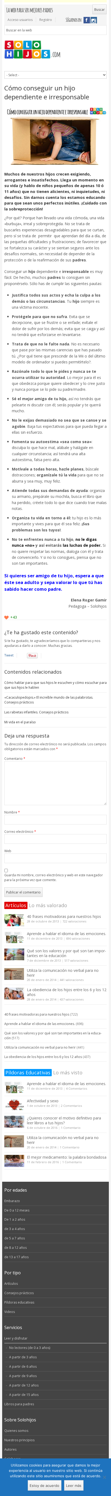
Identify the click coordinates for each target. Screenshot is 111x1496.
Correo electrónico (20, 831)
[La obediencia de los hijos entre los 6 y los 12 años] (14, 993)
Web (7, 851)
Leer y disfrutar (15, 1338)
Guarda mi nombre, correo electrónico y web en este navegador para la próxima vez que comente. (53, 877)
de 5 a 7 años (14, 1238)
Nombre (12, 812)
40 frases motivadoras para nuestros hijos (64, 916)
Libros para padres (19, 1404)
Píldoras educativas (19, 1302)
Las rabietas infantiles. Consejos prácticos (36, 712)
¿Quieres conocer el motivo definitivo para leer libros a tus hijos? (64, 1120)
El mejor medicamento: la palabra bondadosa (66, 1157)
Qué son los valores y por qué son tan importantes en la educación (66, 953)
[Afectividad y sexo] (14, 1105)
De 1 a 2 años (14, 1219)
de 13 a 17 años (16, 1257)
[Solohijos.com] (55, 50)
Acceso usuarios (20, 19)
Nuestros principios (19, 1440)
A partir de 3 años (23, 1357)
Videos (9, 1311)
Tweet (8, 655)
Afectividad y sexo (42, 1100)
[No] (104, 1477)
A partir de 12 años (24, 1385)
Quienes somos (16, 1430)
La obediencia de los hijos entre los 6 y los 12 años (66, 992)
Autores (10, 1449)
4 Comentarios (76, 1088)
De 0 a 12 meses (16, 1210)
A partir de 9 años (23, 1376)
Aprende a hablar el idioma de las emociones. (66, 933)
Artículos (15, 905)
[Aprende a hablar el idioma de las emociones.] (14, 937)
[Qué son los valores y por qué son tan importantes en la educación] (14, 954)
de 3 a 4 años (14, 1229)
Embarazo (12, 1201)
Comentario (14, 758)
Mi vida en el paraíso (20, 722)
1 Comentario (71, 1128)
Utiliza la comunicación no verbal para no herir (63, 973)
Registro (45, 19)
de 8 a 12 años (15, 1247)
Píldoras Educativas (27, 1072)
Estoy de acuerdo (44, 1485)
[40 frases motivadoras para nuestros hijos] (14, 920)
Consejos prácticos (19, 1293)
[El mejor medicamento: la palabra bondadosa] (14, 1161)
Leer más (73, 1485)
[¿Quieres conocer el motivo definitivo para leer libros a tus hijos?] (14, 1122)
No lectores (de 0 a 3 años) (29, 1347)
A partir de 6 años (23, 1366)
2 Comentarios (71, 1106)
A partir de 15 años (24, 1394)
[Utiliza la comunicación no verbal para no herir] (14, 974)
